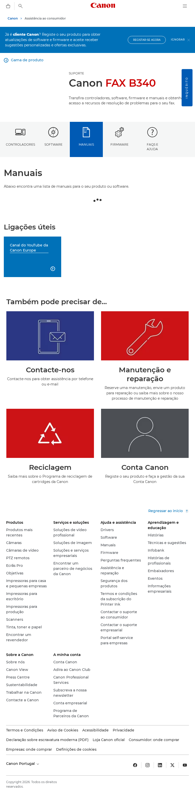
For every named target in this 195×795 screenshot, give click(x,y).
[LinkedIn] (160, 765)
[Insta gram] (147, 765)
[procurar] (21, 6)
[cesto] (8, 6)
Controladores (20, 144)
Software (53, 144)
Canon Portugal (21, 763)
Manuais (86, 144)
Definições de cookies (76, 749)
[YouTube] (185, 765)
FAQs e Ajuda (152, 147)
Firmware (119, 144)
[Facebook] (135, 765)
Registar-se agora (146, 40)
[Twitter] (172, 765)
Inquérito (186, 88)
